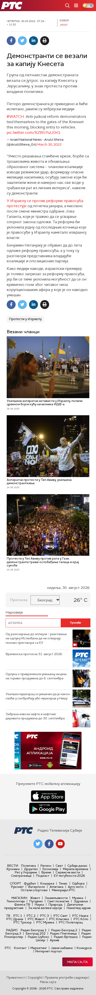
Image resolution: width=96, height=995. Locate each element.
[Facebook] (11, 40)
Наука (39, 905)
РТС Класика (59, 919)
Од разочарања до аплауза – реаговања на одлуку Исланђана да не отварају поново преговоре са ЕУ (36, 638)
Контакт (20, 948)
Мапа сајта (77, 962)
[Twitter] (22, 40)
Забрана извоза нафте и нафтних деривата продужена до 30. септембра (35, 716)
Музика (77, 898)
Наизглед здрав (79, 908)
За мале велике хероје (45, 908)
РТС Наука (80, 916)
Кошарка (47, 883)
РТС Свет (60, 916)
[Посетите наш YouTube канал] (60, 843)
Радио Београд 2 (64, 930)
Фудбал (30, 883)
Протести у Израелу (25, 319)
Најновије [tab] (14, 612)
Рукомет (17, 887)
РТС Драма (14, 919)
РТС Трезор (22, 922)
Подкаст (42, 876)
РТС (8, 948)
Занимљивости (56, 898)
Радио (12, 930)
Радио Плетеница (63, 933)
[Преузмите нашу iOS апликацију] (48, 796)
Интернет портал (48, 951)
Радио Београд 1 (34, 930)
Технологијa (15, 901)
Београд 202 (36, 933)
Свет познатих (58, 901)
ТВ (8, 916)
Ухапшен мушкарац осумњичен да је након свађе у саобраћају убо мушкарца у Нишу (38, 696)
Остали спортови (34, 890)
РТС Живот (36, 919)
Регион (45, 866)
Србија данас (77, 866)
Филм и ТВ (22, 905)
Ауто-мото (76, 887)
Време (46, 872)
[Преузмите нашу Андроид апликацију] (48, 808)
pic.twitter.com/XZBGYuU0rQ (33, 132)
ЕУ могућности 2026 (69, 876)
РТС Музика (45, 922)
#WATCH (15, 116)
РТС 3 (44, 916)
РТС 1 (17, 916)
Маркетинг (38, 948)
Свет (59, 866)
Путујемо (36, 901)
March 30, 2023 (49, 144)
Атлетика (56, 887)
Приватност (15, 977)
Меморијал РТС (63, 890)
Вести (12, 866)
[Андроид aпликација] (48, 750)
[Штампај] (44, 40)
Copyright (35, 977)
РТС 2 (31, 916)
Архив (54, 940)
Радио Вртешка (66, 937)
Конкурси (84, 948)
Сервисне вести (68, 872)
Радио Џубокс (38, 937)
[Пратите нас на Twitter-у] (37, 843)
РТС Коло (80, 919)
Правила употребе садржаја (66, 977)
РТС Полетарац (71, 922)
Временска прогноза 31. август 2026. (34, 654)
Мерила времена (75, 869)
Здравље (81, 901)
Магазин (19, 898)
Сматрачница (21, 876)
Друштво (31, 869)
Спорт (15, 883)
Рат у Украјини (26, 872)
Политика (28, 866)
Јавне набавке (62, 948)
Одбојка (78, 883)
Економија (50, 869)
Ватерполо (36, 887)
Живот (35, 898)
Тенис (63, 883)
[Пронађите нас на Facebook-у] (49, 843)
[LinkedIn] (33, 40)
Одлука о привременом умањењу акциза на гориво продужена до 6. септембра (36, 676)
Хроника (13, 869)
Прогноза (18, 600)
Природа (55, 905)
